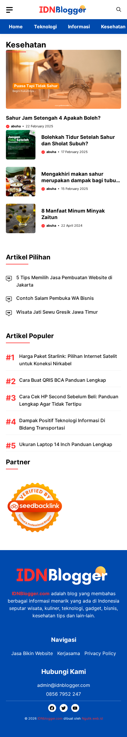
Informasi (79, 26)
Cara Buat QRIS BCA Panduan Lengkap (62, 380)
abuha (16, 126)
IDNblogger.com (50, 718)
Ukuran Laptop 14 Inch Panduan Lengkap (65, 444)
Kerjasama (68, 653)
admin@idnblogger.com (63, 685)
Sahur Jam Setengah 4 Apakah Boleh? (53, 118)
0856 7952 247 (63, 694)
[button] (118, 9)
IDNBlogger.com (31, 593)
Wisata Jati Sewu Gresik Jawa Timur (57, 312)
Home (16, 26)
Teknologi (45, 26)
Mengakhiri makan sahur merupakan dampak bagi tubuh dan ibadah (80, 180)
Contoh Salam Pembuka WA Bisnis (55, 298)
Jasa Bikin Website (32, 653)
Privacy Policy (100, 653)
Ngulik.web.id (92, 718)
